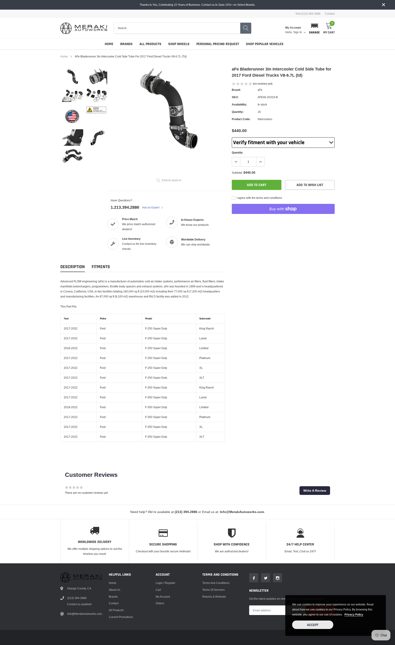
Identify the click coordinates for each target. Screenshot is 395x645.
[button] (314, 28)
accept (312, 625)
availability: (239, 104)
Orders (160, 603)
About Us (114, 589)
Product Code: (241, 119)
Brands (126, 44)
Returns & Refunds (214, 596)
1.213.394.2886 (125, 207)
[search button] (245, 28)
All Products (150, 44)
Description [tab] (72, 267)
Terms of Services (213, 589)
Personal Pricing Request (217, 44)
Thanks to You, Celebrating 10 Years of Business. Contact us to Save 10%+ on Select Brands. (197, 4)
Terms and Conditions (216, 583)
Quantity (237, 152)
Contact (330, 13)
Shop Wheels (178, 44)
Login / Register (165, 583)
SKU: (235, 97)
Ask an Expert (151, 207)
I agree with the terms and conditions (259, 198)
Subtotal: (237, 172)
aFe (260, 90)
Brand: (236, 90)
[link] (72, 76)
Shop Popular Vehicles (264, 44)
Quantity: (238, 111)
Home (109, 44)
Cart (158, 589)
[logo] (83, 28)
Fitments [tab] (101, 267)
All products (116, 610)
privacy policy (353, 614)
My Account (163, 596)
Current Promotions (121, 617)
